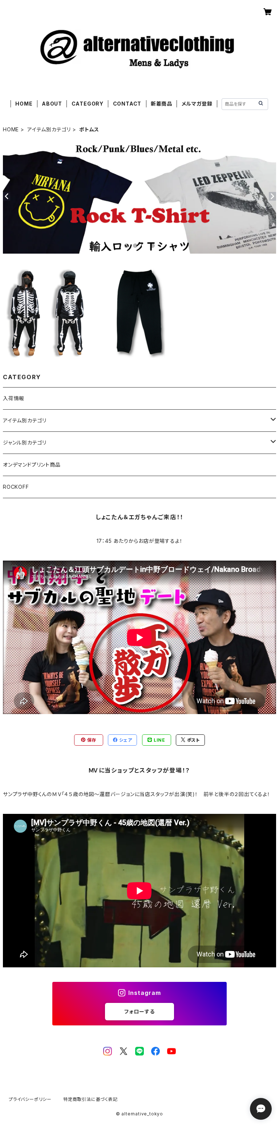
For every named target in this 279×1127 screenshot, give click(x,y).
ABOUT (52, 104)
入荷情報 (13, 398)
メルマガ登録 (197, 104)
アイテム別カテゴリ (49, 129)
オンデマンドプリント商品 (32, 465)
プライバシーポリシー (30, 1099)
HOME (23, 104)
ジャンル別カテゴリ (24, 442)
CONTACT (127, 104)
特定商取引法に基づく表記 (90, 1099)
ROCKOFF (16, 487)
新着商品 (161, 104)
